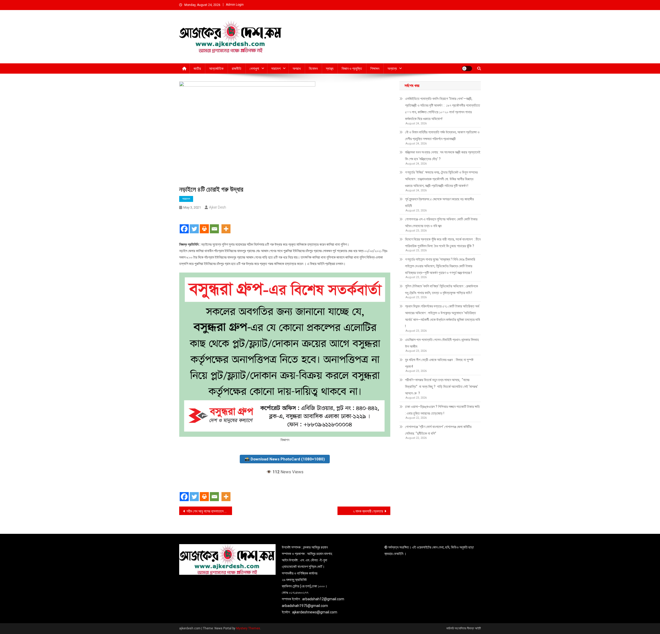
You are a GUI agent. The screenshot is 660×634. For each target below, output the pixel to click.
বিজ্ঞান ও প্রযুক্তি (352, 68)
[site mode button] (467, 68)
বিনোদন (313, 68)
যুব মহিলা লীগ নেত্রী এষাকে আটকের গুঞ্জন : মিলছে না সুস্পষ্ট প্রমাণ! (439, 363)
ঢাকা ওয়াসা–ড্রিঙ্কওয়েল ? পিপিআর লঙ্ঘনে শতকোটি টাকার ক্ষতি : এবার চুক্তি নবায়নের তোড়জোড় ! (443, 410)
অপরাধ (297, 68)
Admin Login (235, 4)
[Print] (204, 224)
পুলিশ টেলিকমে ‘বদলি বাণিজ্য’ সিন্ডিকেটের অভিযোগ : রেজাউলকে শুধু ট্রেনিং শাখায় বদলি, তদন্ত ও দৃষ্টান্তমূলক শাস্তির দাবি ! (441, 289)
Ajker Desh (217, 207)
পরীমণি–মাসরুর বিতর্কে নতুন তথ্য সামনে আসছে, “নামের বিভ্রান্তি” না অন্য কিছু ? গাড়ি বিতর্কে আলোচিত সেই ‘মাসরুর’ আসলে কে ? (441, 386)
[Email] (214, 224)
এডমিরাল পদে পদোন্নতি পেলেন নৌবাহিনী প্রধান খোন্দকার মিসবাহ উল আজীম (442, 343)
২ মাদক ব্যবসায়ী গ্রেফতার (368, 511)
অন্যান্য (392, 68)
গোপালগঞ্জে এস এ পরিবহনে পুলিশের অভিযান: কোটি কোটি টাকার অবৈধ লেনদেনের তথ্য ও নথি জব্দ (441, 222)
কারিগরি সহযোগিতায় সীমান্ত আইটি (463, 628)
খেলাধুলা (254, 68)
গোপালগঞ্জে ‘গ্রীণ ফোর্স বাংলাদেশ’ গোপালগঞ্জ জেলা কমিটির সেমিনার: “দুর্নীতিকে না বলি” (438, 430)
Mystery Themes (248, 628)
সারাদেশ (275, 68)
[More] (225, 224)
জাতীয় (197, 68)
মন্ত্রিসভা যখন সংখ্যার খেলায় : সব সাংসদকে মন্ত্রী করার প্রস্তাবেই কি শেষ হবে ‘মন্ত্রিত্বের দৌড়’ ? (442, 155)
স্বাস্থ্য (329, 68)
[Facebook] (184, 224)
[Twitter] (194, 224)
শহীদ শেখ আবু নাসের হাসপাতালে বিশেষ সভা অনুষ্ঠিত (209, 511)
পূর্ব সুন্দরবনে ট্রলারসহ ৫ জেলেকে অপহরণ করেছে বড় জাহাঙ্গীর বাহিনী (439, 202)
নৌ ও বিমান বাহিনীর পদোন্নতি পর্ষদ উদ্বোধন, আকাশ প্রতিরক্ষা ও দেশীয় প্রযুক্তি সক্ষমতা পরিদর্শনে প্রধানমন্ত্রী (442, 135)
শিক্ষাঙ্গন (374, 68)
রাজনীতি (236, 68)
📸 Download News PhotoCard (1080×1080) (285, 459)
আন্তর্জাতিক (216, 68)
